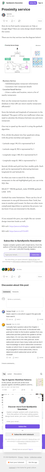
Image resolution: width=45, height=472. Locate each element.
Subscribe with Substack (24, 434)
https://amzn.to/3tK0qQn (19, 226)
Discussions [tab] (18, 374)
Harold (8, 324)
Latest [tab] (9, 374)
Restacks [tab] (15, 292)
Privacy (20, 457)
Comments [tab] (6, 292)
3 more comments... (8, 363)
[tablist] (11, 292)
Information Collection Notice (26, 441)
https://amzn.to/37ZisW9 (18, 231)
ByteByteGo (15, 387)
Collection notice (36, 457)
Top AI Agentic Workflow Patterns (17, 380)
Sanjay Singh (10, 311)
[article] (22, 385)
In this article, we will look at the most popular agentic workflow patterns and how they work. (17, 383)
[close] (39, 397)
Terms (26, 457)
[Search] (41, 374)
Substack (12, 468)
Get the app (33, 462)
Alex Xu (9, 14)
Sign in (40, 3)
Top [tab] (4, 374)
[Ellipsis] (42, 311)
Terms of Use (33, 439)
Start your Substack (17, 462)
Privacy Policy (22, 443)
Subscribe (33, 3)
